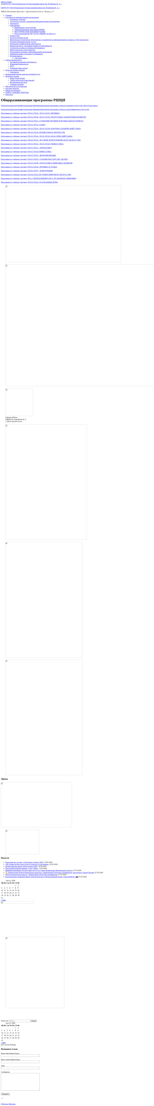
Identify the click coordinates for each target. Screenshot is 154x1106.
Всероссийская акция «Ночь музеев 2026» (21, 866)
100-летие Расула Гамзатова (16, 86)
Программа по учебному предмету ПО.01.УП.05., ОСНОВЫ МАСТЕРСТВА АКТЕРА (34, 159)
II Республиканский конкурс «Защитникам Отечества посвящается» (31, 875)
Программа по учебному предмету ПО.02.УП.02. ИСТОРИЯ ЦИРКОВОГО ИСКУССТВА (36, 175)
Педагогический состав (19, 38)
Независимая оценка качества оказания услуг (22, 74)
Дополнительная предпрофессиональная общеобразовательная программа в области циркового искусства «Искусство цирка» (49, 106)
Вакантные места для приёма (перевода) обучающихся (31, 46)
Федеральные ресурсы (18, 82)
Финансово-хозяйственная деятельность (25, 44)
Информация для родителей (25, 28)
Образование (15, 25)
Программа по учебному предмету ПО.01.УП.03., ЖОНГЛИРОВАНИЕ (28, 155)
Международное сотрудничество (22, 50)
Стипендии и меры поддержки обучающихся (27, 48)
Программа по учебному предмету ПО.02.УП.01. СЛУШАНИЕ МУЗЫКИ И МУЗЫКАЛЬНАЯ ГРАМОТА (42, 121)
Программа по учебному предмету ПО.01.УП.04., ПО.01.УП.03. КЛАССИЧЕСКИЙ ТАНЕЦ (36, 136)
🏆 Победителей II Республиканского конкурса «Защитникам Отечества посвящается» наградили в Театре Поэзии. (49, 873)
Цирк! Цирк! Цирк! (17, 78)
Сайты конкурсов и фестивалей (22, 80)
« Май (3, 900)
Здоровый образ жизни (19, 68)
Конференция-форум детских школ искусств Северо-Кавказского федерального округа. (39, 870)
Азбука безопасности (13, 60)
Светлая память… (21, 58)
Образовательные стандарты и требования (26, 54)
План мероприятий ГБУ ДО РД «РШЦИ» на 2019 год (35, 34)
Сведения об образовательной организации (22, 17)
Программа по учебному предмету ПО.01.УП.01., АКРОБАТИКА (26, 148)
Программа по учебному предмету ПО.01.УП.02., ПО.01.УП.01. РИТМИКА (30, 113)
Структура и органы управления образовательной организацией (35, 21)
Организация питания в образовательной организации (31, 52)
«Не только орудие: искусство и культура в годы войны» (27, 864)
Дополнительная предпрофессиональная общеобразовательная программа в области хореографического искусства (45, 109)
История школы (16, 56)
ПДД (12, 66)
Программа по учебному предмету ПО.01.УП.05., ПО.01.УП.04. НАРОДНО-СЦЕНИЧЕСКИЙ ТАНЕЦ (41, 129)
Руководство (15, 36)
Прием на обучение (12, 90)
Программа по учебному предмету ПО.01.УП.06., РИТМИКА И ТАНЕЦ (29, 167)
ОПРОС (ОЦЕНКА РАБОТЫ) (17, 92)
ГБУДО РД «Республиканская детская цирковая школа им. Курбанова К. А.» (30, 8)
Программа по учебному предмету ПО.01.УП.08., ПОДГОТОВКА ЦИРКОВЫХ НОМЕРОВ (36, 163)
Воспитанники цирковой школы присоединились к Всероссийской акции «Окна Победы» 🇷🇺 (41, 877)
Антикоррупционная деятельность (23, 62)
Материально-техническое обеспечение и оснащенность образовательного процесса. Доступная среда (49, 40)
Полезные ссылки (12, 76)
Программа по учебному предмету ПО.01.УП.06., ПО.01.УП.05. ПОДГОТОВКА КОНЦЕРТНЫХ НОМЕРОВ (43, 117)
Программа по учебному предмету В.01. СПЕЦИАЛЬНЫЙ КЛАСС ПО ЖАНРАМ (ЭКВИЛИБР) (38, 178)
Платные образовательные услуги (23, 42)
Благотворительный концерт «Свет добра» (21, 868)
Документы (14, 23)
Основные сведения (17, 19)
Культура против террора (15, 70)
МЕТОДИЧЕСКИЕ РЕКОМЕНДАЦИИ (29, 32)
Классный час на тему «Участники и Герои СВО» (24, 862)
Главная (8, 15)
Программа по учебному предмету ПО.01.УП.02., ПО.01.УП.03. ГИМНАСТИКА (32, 144)
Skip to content (6, 2)
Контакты (9, 94)
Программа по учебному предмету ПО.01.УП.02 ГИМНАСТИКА (26, 152)
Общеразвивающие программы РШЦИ (29, 30)
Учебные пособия (17, 84)
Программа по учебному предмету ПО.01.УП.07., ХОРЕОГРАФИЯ (27, 171)
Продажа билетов (12, 88)
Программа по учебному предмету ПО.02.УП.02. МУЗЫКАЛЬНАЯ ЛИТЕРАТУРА (33, 132)
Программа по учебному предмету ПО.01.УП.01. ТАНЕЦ (23, 125)
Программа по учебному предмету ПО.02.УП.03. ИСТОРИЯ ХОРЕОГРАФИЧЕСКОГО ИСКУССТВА (41, 140)
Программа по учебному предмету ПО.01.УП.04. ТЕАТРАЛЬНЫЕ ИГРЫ (29, 182)
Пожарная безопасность (19, 64)
